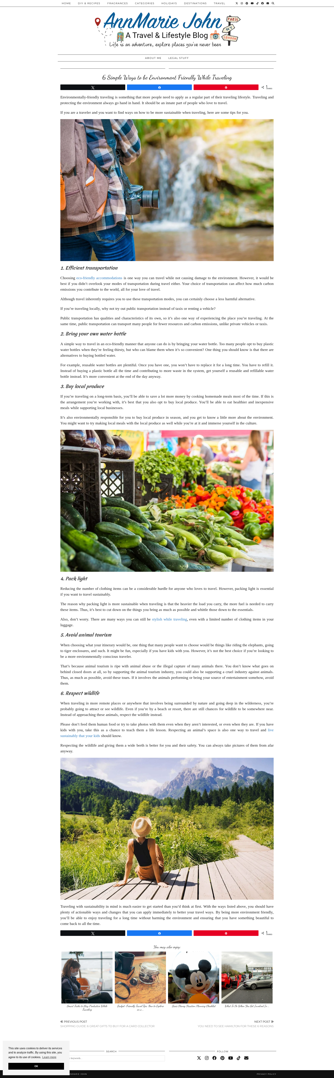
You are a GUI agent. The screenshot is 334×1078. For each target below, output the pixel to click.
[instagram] (207, 1058)
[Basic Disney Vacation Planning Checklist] (193, 977)
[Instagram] (242, 3)
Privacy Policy (266, 1074)
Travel (219, 3)
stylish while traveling (169, 619)
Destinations (195, 3)
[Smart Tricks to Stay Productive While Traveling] (87, 977)
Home (66, 3)
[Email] (268, 3)
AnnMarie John (77, 1074)
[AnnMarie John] (167, 26)
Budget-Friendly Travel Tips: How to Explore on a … (140, 1007)
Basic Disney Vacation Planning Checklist (194, 1006)
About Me (153, 58)
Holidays (169, 3)
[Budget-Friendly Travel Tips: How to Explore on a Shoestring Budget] (140, 977)
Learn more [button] (49, 1057)
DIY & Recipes (89, 3)
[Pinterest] (247, 3)
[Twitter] (237, 3)
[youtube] (230, 1058)
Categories (144, 3)
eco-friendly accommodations (99, 278)
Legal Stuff (178, 58)
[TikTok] (257, 3)
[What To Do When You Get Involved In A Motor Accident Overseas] (247, 977)
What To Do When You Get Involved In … (247, 1006)
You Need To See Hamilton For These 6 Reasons (236, 1024)
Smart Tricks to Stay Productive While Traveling (87, 1007)
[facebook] (214, 1058)
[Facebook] (262, 3)
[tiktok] (238, 1058)
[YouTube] (252, 3)
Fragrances (117, 3)
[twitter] (199, 1058)
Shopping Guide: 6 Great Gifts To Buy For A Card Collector (107, 1024)
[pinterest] (222, 1058)
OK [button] (36, 1066)
